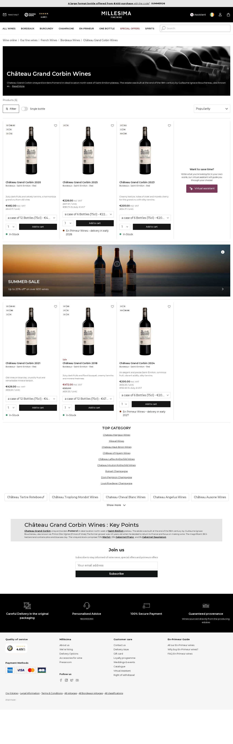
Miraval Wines (116, 441)
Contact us (120, 645)
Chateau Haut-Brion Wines (116, 447)
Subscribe (116, 573)
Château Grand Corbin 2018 (80, 363)
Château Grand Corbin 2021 (23, 363)
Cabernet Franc (125, 537)
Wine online (10, 40)
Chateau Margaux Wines (116, 434)
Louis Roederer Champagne (116, 483)
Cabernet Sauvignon (154, 537)
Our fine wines (28, 40)
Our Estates (11, 693)
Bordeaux (10, 185)
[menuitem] (9, 28)
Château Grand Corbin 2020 (23, 182)
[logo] (117, 15)
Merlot (106, 537)
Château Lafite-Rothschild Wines (116, 459)
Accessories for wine (71, 658)
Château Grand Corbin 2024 (137, 363)
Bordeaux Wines (70, 40)
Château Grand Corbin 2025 (80, 182)
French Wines (49, 40)
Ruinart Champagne (116, 471)
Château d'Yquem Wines (116, 453)
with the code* (109, 3)
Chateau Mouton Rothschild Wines (116, 465)
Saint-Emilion (24, 185)
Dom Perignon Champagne (116, 477)
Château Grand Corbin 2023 (137, 182)
